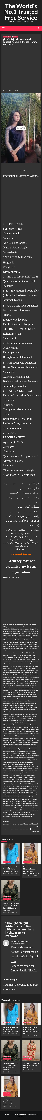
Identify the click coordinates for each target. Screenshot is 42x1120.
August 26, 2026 (13, 873)
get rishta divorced (25, 666)
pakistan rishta (17, 753)
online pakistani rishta (15, 740)
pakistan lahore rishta (29, 744)
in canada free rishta (13, 679)
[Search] (38, 28)
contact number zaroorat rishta (12, 651)
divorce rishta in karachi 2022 (21, 653)
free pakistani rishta (19, 664)
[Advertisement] (21, 67)
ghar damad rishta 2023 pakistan (15, 668)
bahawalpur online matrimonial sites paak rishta (23, 631)
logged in (23, 984)
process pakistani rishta (20, 768)
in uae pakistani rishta (19, 712)
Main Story (15, 36)
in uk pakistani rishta (9, 716)
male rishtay (19, 727)
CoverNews (30, 1114)
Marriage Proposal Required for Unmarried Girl (9, 1102)
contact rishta (26, 651)
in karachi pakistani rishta (21, 692)
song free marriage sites (27, 777)
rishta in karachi (28, 771)
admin (6, 91)
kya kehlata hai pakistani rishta (21, 723)
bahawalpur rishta (8, 633)
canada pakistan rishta (10, 635)
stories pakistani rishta (10, 779)
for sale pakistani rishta (24, 662)
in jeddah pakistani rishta (20, 690)
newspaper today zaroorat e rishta (23, 733)
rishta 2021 (19, 771)
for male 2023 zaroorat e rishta (27, 659)
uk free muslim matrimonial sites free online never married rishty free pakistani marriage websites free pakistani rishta (19, 782)
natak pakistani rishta (27, 731)
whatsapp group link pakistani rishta (18, 790)
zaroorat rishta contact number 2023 (23, 812)
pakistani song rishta (20, 764)
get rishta (16, 666)
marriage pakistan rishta (31, 727)
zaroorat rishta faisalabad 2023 (12, 814)
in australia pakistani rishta (18, 677)
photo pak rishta (18, 766)
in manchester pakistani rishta (22, 699)
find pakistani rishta (19, 655)
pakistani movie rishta (23, 760)
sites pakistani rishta (13, 777)
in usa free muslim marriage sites (26, 716)
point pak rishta (7, 768)
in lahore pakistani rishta (14, 696)
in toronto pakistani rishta (21, 709)
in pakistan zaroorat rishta (26, 703)
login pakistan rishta (9, 727)
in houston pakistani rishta (21, 688)
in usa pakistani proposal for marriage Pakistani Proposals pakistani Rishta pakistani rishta (20, 718)
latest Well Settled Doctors (29, 725)
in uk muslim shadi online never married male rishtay (22, 714)
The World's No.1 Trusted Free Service (21, 11)
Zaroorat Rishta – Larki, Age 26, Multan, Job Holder (31, 1065)
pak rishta (35, 742)
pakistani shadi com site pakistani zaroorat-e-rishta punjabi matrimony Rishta (20, 762)
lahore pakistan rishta (13, 725)
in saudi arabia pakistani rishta (25, 705)
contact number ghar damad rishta (18, 640)
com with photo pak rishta (18, 638)
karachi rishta (7, 723)
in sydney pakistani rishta (24, 707)
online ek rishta (11, 738)
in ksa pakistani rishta (19, 694)
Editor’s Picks (7, 898)
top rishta (20, 779)
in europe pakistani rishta (21, 685)
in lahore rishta (26, 696)
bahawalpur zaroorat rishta (22, 633)
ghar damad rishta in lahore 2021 (16, 675)
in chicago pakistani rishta (30, 681)
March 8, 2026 (33, 1070)
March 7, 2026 (12, 1106)
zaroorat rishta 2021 (17, 810)
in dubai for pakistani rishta (11, 683)
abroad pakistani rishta (14, 627)
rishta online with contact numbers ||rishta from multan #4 (21, 828)
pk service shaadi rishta (31, 766)
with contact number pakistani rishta (23, 803)
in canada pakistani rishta (14, 681)
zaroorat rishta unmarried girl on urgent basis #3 (20, 822)
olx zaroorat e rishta (25, 736)
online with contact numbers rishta (20, 742)
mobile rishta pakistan (19, 729)
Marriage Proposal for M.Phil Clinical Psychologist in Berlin (10, 869)
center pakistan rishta (23, 635)
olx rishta (15, 736)
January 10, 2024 (14, 91)
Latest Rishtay (7, 36)
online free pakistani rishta (25, 738)
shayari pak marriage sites (20, 775)
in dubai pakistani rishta (27, 683)
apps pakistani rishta (9, 629)
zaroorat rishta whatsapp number (22, 816)
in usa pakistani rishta (29, 720)
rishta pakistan (25, 773)
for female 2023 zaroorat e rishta (23, 657)
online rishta (26, 740)
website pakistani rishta (10, 788)
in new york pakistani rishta (28, 701)
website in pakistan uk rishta (29, 786)
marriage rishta (7, 729)
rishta (14, 771)
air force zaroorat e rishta (29, 627)
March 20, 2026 (13, 912)
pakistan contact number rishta (12, 744)
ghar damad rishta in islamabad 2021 (24, 670)
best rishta (34, 633)
